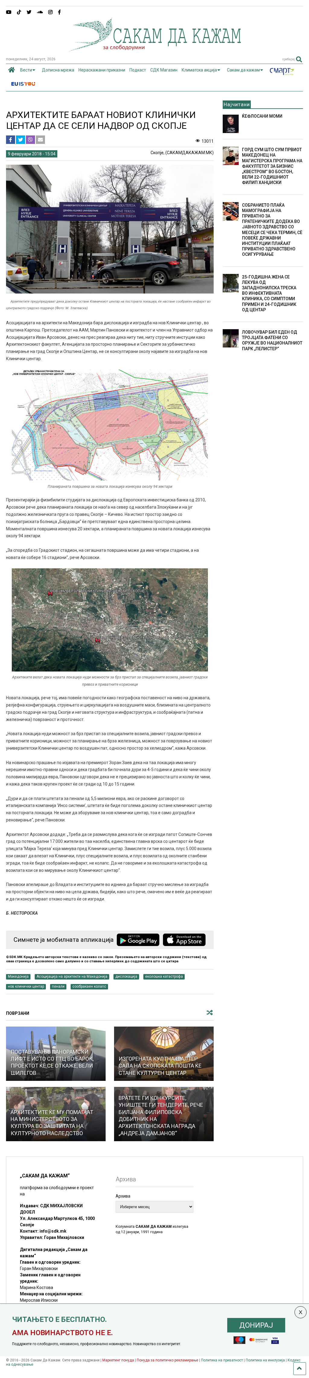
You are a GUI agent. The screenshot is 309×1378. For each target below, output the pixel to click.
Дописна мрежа (58, 70)
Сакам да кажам (243, 70)
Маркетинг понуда (118, 1360)
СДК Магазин (163, 70)
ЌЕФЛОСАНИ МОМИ (262, 116)
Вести (26, 70)
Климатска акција (199, 70)
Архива (123, 1196)
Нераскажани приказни (101, 70)
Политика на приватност (222, 1360)
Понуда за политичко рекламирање (167, 1360)
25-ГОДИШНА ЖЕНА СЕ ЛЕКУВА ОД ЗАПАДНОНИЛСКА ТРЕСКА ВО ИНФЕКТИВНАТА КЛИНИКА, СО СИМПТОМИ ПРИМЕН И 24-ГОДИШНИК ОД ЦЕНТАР (269, 293)
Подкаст (137, 70)
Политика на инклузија (265, 1360)
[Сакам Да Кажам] (155, 49)
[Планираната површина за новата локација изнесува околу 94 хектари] (110, 479)
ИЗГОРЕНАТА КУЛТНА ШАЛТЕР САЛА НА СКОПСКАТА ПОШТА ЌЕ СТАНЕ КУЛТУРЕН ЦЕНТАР (160, 1066)
